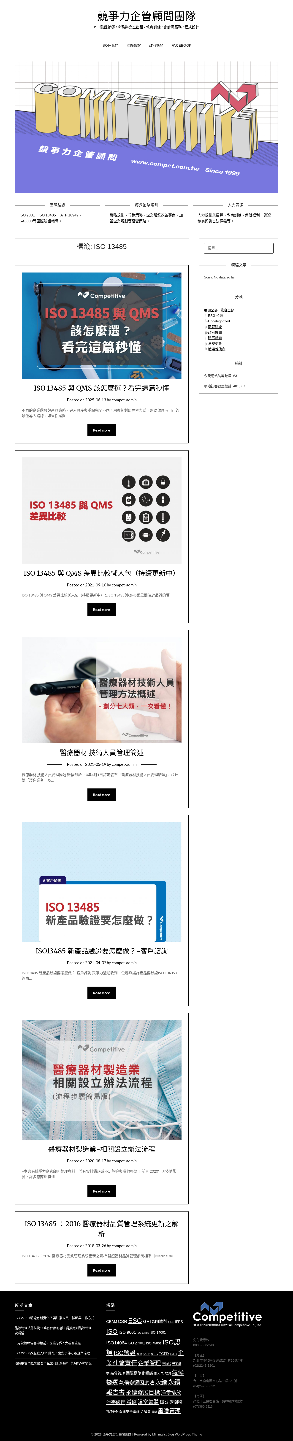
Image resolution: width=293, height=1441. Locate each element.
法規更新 (215, 343)
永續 (161, 1382)
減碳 (131, 1402)
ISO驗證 (125, 1352)
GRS (171, 1322)
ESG (135, 1320)
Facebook (182, 45)
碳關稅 (175, 1402)
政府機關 (156, 45)
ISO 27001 (136, 1343)
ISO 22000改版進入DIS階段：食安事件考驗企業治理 (52, 1353)
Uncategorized (219, 321)
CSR (122, 1321)
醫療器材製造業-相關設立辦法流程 (101, 1149)
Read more (101, 430)
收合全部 (227, 310)
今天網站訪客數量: (218, 376)
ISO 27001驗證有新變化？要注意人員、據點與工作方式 (54, 1318)
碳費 (164, 1402)
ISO (112, 1331)
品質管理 (117, 1373)
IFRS (179, 1322)
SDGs (154, 1354)
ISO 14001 (158, 1332)
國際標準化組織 (139, 1373)
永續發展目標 (143, 1392)
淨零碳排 (115, 1402)
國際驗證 (134, 45)
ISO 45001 (154, 1343)
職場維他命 (216, 349)
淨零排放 (171, 1393)
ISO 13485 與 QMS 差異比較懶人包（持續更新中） (101, 573)
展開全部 (211, 310)
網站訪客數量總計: (218, 386)
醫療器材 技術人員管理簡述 (102, 752)
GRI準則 (159, 1321)
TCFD (164, 1354)
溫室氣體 (148, 1402)
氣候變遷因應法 (136, 1383)
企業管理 (149, 1363)
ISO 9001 (127, 1332)
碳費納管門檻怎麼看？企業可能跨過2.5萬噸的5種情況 (53, 1363)
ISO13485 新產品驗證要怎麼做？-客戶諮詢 (102, 951)
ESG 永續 (215, 316)
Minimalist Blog (163, 1434)
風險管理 (169, 1411)
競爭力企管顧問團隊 (146, 16)
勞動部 (166, 1364)
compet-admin (124, 399)
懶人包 (159, 1373)
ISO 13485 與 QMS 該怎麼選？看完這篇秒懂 (101, 388)
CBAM (111, 1322)
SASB (146, 1354)
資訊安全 (112, 1412)
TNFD (173, 1354)
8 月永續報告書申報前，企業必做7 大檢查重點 (48, 1343)
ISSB (139, 1354)
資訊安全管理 (129, 1412)
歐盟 (168, 1373)
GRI (147, 1321)
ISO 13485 (143, 1332)
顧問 (154, 1412)
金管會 (146, 1412)
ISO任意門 (110, 45)
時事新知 (215, 338)
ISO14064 (116, 1342)
